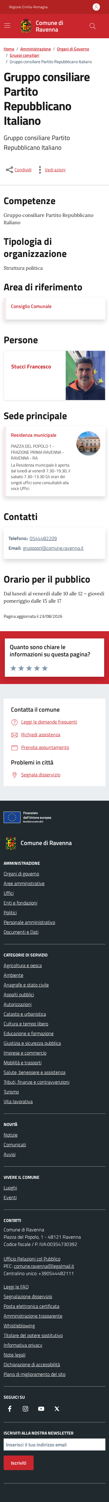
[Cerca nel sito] (92, 26)
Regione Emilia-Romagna (28, 7)
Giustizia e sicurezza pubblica (32, 1043)
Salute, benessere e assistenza (34, 1072)
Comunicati (15, 1144)
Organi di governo (21, 873)
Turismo (11, 1091)
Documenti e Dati (21, 932)
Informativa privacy (23, 1345)
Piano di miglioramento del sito (34, 1374)
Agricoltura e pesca (23, 965)
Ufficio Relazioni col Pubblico (32, 1258)
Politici (10, 912)
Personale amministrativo (29, 922)
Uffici (9, 893)
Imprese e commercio (25, 1052)
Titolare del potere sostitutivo (33, 1335)
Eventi (10, 1197)
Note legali (14, 1354)
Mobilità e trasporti (22, 1062)
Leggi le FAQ (16, 1286)
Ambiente (13, 975)
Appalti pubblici (19, 994)
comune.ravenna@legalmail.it (44, 1266)
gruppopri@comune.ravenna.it (53, 548)
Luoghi (10, 1187)
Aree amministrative (24, 883)
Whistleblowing (19, 1325)
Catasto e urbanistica (25, 1014)
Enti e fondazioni (20, 902)
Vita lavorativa (18, 1101)
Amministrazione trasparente (33, 1315)
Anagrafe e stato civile (26, 984)
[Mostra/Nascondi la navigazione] (7, 25)
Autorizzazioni (17, 1004)
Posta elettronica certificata (31, 1306)
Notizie (11, 1134)
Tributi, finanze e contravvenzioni (36, 1082)
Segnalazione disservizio (28, 1296)
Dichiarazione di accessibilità (32, 1364)
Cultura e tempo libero (26, 1023)
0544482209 (43, 538)
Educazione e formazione (29, 1033)
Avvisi (9, 1154)
